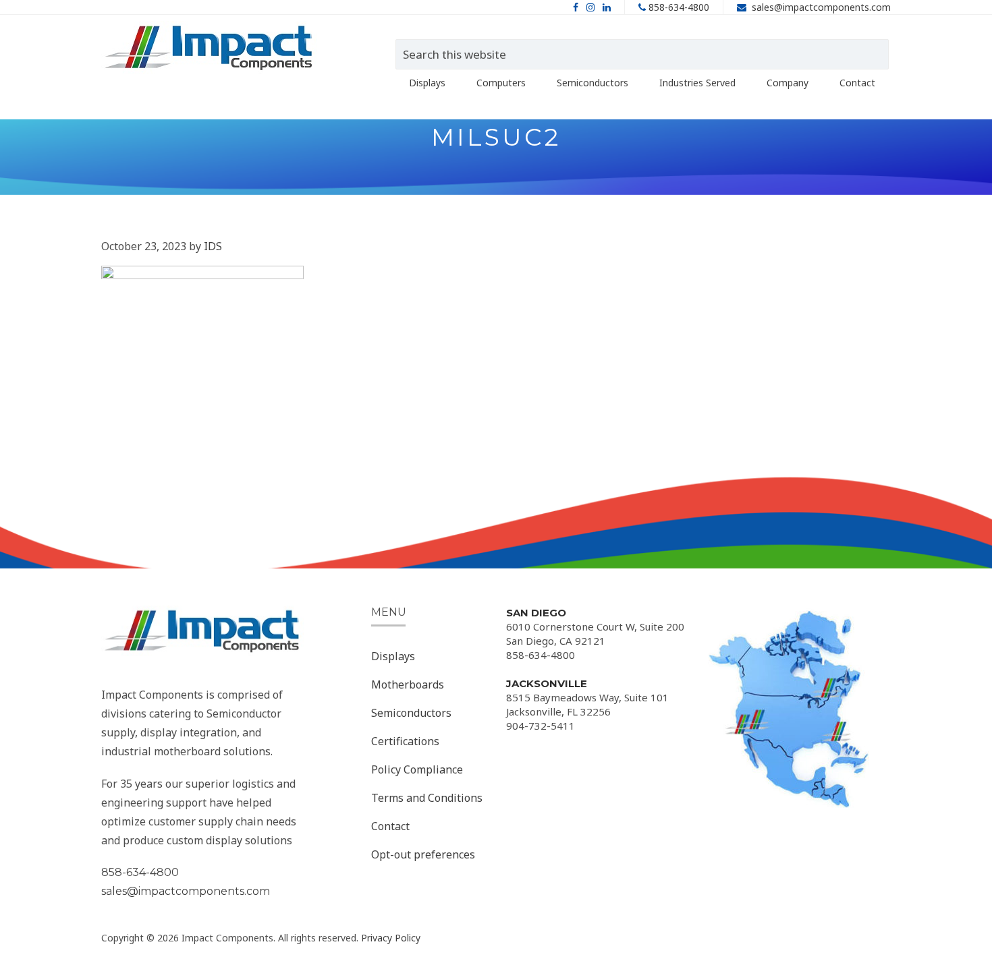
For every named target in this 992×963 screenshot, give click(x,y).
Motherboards (407, 684)
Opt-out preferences (423, 854)
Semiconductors (411, 712)
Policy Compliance (417, 769)
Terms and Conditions (427, 797)
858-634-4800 (679, 7)
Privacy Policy (390, 937)
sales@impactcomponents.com (821, 7)
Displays (393, 656)
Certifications (405, 741)
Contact (390, 826)
